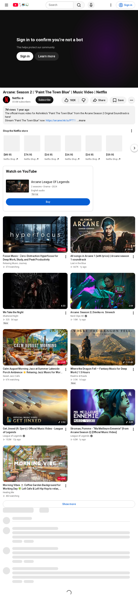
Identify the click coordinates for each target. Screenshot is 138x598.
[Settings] (111, 5)
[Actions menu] (131, 130)
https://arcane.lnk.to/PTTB (61, 120)
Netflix (16, 98)
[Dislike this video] (84, 100)
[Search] (79, 5)
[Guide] (6, 5)
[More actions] (131, 100)
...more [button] (81, 120)
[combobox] (60, 5)
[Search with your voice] (91, 5)
